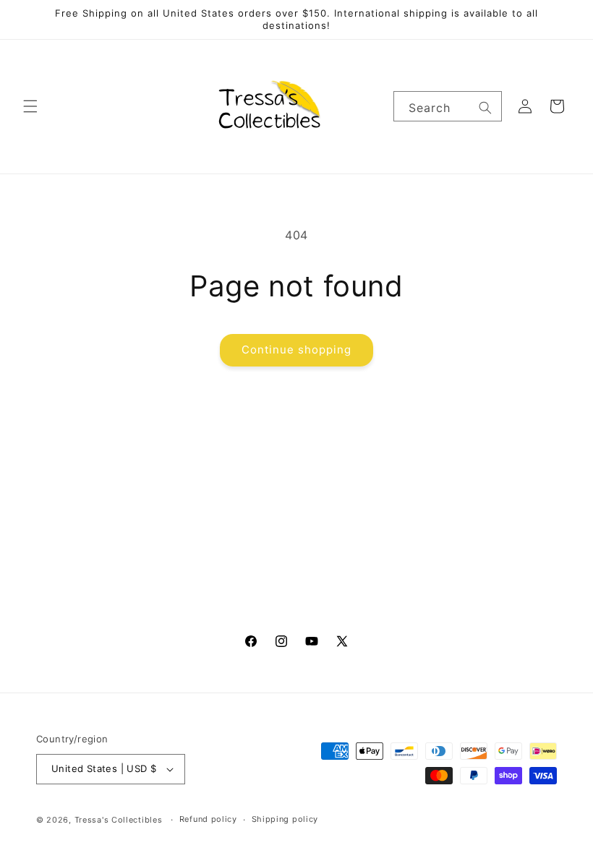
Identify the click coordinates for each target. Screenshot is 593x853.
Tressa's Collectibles (118, 820)
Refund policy (208, 819)
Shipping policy (285, 819)
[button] (30, 106)
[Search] (485, 108)
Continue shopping (296, 349)
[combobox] (447, 106)
